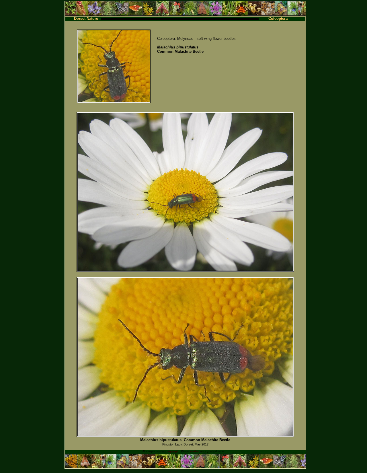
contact (195, 451)
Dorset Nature (86, 18)
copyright (173, 451)
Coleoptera (278, 18)
